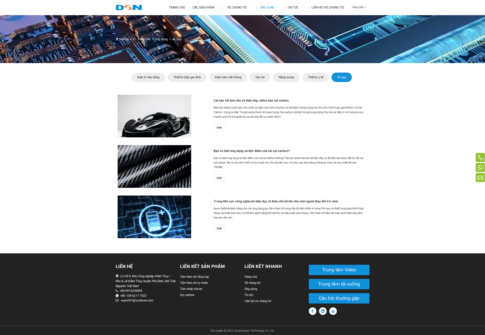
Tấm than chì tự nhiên (194, 283)
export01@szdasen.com (137, 300)
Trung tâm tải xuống (339, 284)
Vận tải (260, 77)
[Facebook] (312, 311)
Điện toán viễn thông (228, 77)
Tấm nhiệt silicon (191, 289)
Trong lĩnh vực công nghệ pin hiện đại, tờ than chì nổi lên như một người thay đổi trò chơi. (276, 201)
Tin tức (248, 295)
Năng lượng (286, 77)
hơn (219, 127)
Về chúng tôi (252, 283)
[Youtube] (333, 311)
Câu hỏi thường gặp (339, 298)
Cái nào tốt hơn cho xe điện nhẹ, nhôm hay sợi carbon (251, 100)
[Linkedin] (323, 311)
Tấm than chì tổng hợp (194, 277)
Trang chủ (250, 277)
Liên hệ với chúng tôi (257, 301)
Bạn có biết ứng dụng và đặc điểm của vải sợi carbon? (252, 151)
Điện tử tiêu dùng (148, 77)
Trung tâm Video (339, 269)
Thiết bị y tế (315, 77)
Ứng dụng (250, 289)
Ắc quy (341, 77)
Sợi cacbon (187, 295)
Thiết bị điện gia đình (187, 77)
